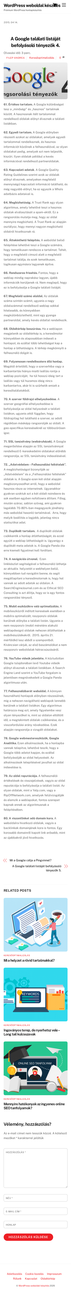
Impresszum (54, 1273)
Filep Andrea (15, 57)
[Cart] (54, 5)
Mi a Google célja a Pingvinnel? (30, 860)
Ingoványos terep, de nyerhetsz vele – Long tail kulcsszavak (32, 1032)
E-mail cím (13, 1211)
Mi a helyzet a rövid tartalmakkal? (29, 960)
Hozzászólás (16, 1152)
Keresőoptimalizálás (41, 57)
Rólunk (17, 1278)
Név (9, 1198)
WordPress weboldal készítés (34, 1285)
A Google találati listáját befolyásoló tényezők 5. (36, 868)
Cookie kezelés (34, 1273)
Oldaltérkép (48, 1278)
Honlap (11, 1224)
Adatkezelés (14, 1273)
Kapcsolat (31, 1278)
